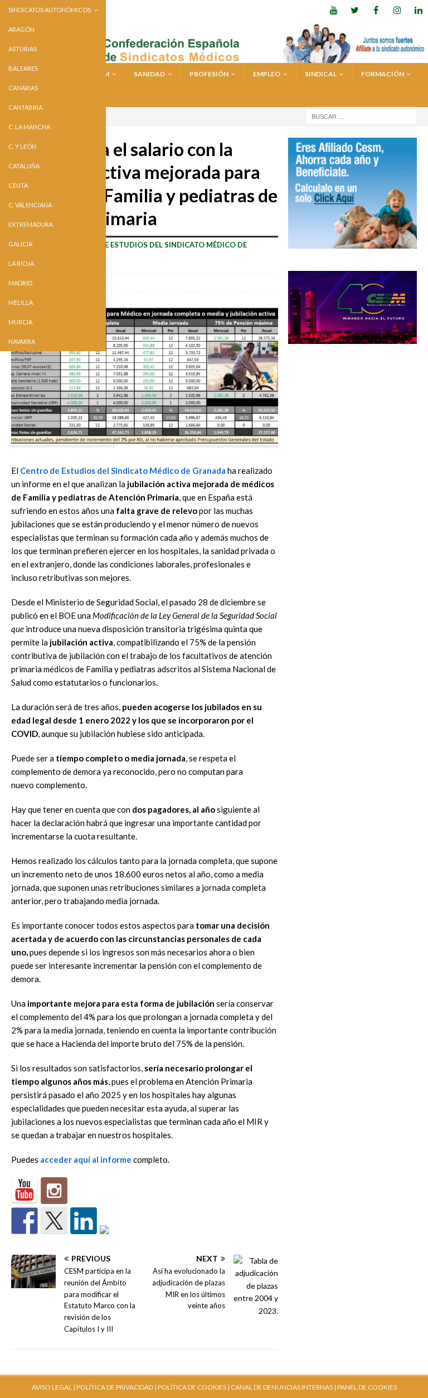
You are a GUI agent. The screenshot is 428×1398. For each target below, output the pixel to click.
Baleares (23, 68)
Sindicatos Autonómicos (49, 9)
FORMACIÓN (382, 74)
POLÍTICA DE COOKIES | (194, 1387)
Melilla (20, 302)
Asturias (22, 48)
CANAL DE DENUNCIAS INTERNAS (281, 1387)
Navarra (21, 341)
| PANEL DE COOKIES (365, 1387)
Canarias (23, 87)
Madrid (20, 283)
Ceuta (18, 185)
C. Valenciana (30, 204)
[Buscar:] (361, 115)
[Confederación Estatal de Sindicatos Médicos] (214, 56)
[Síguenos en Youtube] (24, 1190)
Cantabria (25, 107)
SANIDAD (149, 74)
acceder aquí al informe (86, 1159)
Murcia (20, 322)
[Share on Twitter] (54, 1220)
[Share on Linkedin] (83, 1220)
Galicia (20, 243)
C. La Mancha (29, 126)
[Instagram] (397, 10)
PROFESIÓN (208, 74)
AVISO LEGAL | (53, 1387)
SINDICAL (321, 74)
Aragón (21, 29)
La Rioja (21, 263)
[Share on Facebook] (24, 1220)
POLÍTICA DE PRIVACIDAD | (116, 1387)
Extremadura (30, 224)
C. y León (22, 146)
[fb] (376, 10)
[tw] (354, 10)
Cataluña (24, 165)
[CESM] (54, 1190)
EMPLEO (266, 74)
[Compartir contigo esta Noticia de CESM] (113, 1238)
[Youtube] (333, 10)
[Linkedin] (418, 10)
